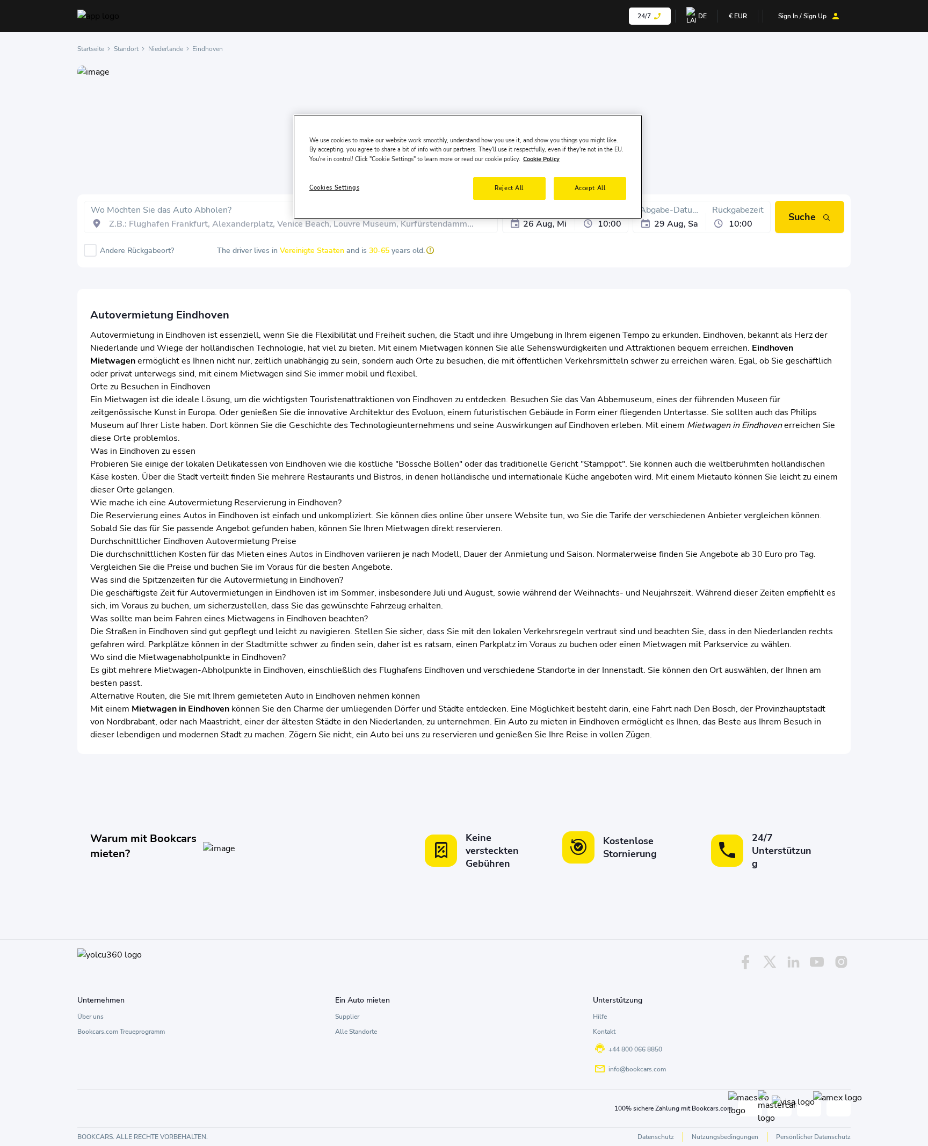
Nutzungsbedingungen (725, 1137)
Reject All (509, 188)
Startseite (90, 49)
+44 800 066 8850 (635, 1049)
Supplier (347, 1016)
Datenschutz (655, 1137)
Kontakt (604, 1031)
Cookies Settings (334, 187)
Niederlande (165, 49)
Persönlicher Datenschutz (813, 1137)
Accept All (590, 188)
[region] (467, 166)
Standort (126, 49)
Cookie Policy (541, 159)
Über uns (90, 1016)
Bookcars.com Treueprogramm (121, 1031)
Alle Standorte (356, 1031)
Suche (802, 217)
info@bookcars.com (637, 1069)
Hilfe (600, 1016)
